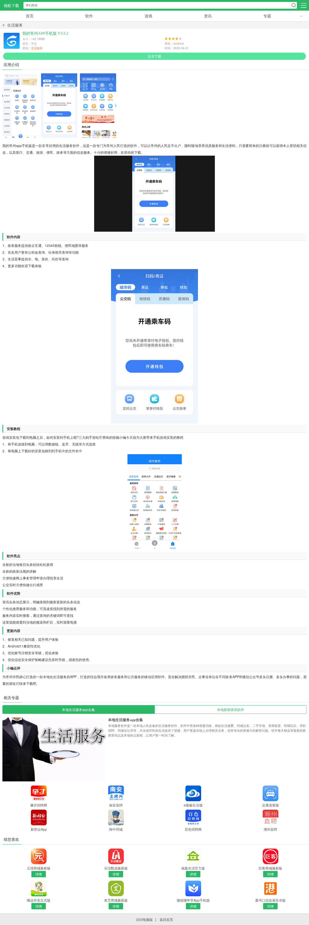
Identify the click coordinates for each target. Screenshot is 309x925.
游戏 (148, 16)
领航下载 (11, 5)
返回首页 (166, 919)
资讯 (208, 16)
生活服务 (15, 25)
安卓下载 (154, 56)
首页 (30, 16)
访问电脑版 (144, 919)
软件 (89, 16)
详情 (38, 874)
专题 (267, 16)
